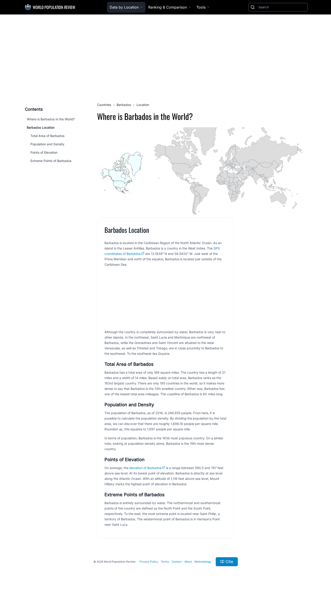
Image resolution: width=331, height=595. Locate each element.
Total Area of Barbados (47, 136)
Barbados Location (40, 127)
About (188, 561)
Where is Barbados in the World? (51, 119)
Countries (104, 105)
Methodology (203, 561)
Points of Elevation (43, 152)
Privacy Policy (149, 561)
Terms (165, 561)
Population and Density (47, 144)
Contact (177, 561)
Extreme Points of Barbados (50, 161)
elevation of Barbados (145, 468)
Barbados (124, 105)
